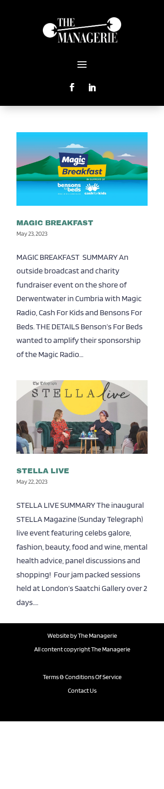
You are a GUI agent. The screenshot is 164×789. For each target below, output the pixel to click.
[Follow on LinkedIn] (92, 83)
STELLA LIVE (42, 471)
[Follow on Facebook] (72, 83)
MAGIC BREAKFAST (54, 223)
